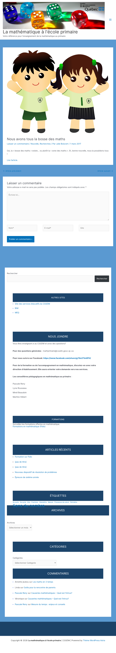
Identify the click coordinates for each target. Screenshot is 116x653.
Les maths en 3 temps (43, 582)
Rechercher (12, 273)
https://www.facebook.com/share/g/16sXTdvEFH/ (67, 358)
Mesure (50, 502)
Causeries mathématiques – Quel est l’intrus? (51, 593)
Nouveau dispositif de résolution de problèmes (36, 472)
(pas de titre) (21, 462)
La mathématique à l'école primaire (40, 32)
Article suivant (105, 171)
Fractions (34, 502)
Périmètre (73, 502)
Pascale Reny (21, 593)
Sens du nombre (29, 505)
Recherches (45, 144)
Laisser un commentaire (18, 144)
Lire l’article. (12, 160)
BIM (16, 308)
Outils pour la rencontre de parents (39, 587)
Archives (11, 523)
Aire (28, 502)
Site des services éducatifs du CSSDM (32, 304)
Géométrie (43, 502)
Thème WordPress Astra (94, 640)
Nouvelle (35, 144)
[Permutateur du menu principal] (110, 20)
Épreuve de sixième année (27, 477)
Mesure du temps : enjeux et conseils (48, 604)
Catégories (18, 558)
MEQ (17, 312)
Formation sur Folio (23, 457)
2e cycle (16, 502)
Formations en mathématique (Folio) (29, 426)
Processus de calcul (61, 502)
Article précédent (12, 171)
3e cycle (23, 502)
